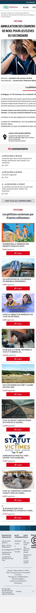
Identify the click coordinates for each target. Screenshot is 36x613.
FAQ (7, 590)
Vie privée (26, 590)
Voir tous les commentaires (18, 201)
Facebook (17, 559)
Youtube (17, 569)
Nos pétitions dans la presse (27, 567)
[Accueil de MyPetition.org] (10, 7)
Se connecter (30, 2)
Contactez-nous (15, 590)
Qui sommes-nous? (27, 560)
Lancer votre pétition (6, 559)
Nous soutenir (19, 588)
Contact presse (26, 579)
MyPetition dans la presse (27, 574)
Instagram (17, 567)
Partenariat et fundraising (7, 571)
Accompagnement (8, 567)
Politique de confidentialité (17, 594)
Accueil (26, 7)
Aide (26, 588)
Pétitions (11, 13)
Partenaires (18, 601)
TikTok (16, 561)
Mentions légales (18, 596)
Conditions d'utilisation (18, 598)
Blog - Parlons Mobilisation (7, 564)
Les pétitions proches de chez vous (7, 576)
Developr (11, 612)
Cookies (18, 592)
